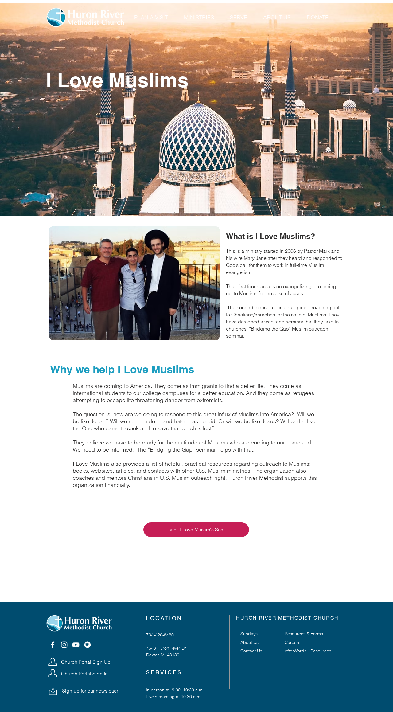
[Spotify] (87, 644)
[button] (53, 691)
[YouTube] (76, 644)
